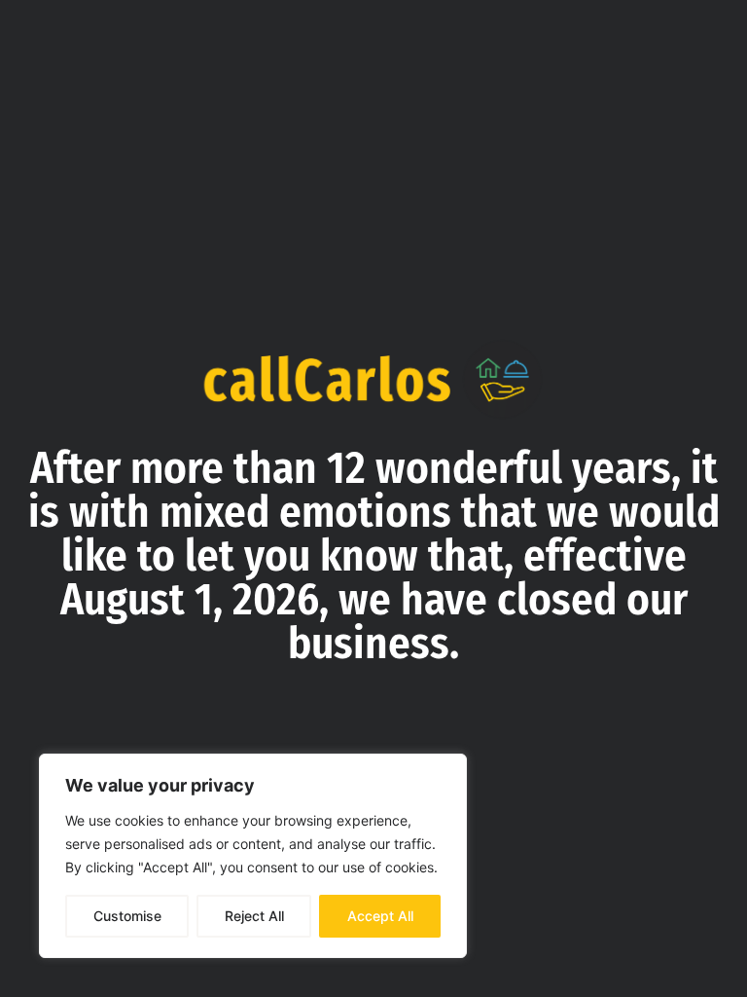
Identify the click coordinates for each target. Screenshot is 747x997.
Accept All (380, 915)
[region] (253, 856)
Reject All (254, 915)
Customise (127, 915)
